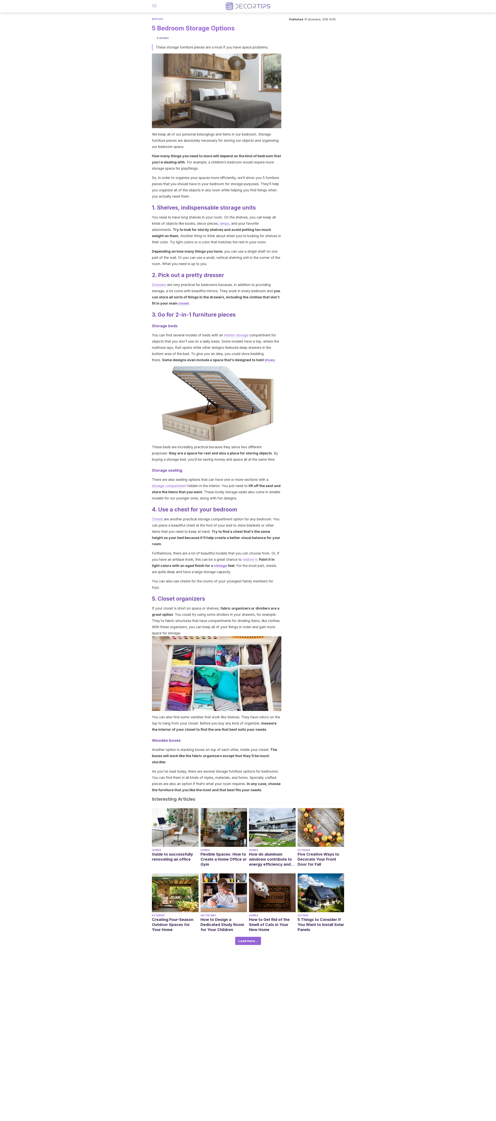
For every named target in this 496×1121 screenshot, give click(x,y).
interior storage (236, 335)
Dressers (159, 285)
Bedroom (157, 18)
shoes (269, 360)
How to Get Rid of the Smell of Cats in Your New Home (269, 924)
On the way (208, 915)
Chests (157, 519)
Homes (156, 850)
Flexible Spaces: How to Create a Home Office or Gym (224, 859)
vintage (220, 566)
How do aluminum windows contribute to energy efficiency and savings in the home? (270, 859)
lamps (224, 223)
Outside (303, 915)
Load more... (248, 941)
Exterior (304, 850)
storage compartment (169, 486)
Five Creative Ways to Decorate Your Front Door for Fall (318, 859)
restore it (250, 559)
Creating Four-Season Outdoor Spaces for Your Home (172, 924)
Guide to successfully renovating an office (172, 857)
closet (183, 303)
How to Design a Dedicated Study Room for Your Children (222, 924)
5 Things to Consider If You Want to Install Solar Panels (321, 924)
